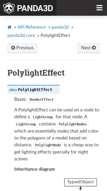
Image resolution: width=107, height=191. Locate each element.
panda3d (60, 27)
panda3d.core (21, 35)
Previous (24, 48)
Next (86, 48)
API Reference (31, 27)
